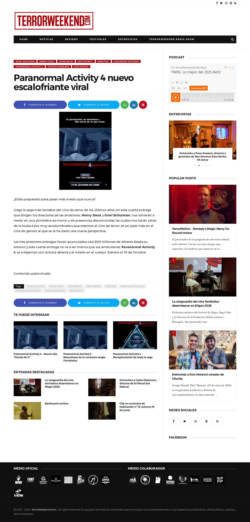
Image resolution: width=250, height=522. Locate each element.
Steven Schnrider (58, 66)
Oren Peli (103, 61)
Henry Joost (46, 61)
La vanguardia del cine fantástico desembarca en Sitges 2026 (62, 383)
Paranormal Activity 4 (29, 66)
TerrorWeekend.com (43, 509)
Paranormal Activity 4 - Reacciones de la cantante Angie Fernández (84, 357)
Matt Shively (85, 61)
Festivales (98, 39)
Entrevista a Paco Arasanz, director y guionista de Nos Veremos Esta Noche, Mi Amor (202, 156)
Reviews (71, 39)
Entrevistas (128, 39)
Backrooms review (56, 403)
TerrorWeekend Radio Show (172, 39)
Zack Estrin (81, 66)
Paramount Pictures (126, 61)
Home (24, 39)
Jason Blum (66, 61)
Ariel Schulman (25, 61)
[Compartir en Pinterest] (143, 104)
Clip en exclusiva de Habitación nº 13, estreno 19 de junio (137, 406)
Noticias (46, 39)
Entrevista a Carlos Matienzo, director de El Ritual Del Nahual (138, 383)
